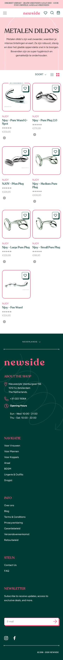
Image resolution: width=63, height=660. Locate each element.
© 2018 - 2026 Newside (48, 652)
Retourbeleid (11, 540)
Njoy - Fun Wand (12, 307)
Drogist (8, 480)
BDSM (7, 468)
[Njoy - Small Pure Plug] (46, 224)
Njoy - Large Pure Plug (16, 247)
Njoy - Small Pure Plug (46, 247)
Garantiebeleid (12, 528)
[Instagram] (6, 638)
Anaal (7, 462)
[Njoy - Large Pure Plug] (16, 224)
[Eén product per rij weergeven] (52, 74)
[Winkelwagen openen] (58, 13)
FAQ (6, 570)
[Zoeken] (52, 13)
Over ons (9, 505)
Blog (6, 511)
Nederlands (29, 342)
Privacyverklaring (13, 522)
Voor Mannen (11, 451)
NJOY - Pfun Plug (13, 184)
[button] (25, 88)
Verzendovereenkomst (16, 534)
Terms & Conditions (15, 516)
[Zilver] (4, 137)
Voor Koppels (11, 457)
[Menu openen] (5, 13)
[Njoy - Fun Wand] (16, 284)
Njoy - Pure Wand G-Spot (15, 122)
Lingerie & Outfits (13, 474)
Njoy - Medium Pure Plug (44, 185)
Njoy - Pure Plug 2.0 (44, 120)
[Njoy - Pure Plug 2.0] (46, 97)
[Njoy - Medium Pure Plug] (46, 160)
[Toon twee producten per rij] (57, 74)
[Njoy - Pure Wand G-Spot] (16, 97)
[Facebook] (14, 638)
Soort (39, 74)
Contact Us (10, 565)
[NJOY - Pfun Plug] (16, 160)
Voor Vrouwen (12, 445)
